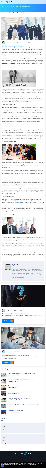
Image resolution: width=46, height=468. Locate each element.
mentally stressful (21, 202)
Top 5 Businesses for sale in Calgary (15, 410)
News (4, 432)
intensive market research (24, 184)
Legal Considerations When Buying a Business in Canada (20, 379)
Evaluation (29, 42)
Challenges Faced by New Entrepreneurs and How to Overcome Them (23, 404)
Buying (25, 310)
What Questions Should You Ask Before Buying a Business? (15, 313)
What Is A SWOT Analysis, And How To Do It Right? (19, 398)
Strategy (4, 443)
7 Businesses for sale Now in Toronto (16, 385)
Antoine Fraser (9, 310)
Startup (4, 423)
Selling (4, 426)
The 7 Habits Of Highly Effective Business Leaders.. (17, 12)
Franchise (4, 429)
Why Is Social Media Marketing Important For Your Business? (21, 373)
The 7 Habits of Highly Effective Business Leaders (13, 46)
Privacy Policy (25, 464)
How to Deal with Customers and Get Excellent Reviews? (20, 392)
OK (2, 466)
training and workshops (38, 136)
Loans (4, 440)
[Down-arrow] (44, 6)
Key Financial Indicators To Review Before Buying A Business (15, 355)
